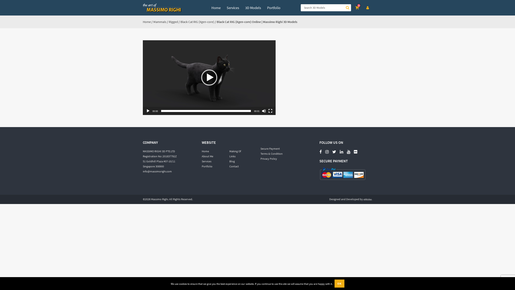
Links (232, 156)
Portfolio (207, 166)
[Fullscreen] (270, 111)
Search (347, 7)
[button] (209, 77)
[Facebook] (320, 151)
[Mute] (264, 111)
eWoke (368, 199)
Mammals (159, 22)
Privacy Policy (269, 159)
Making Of (235, 151)
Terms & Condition (272, 153)
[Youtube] (348, 150)
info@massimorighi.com (157, 171)
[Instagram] (327, 151)
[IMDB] (355, 151)
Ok (339, 283)
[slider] (206, 111)
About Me (207, 156)
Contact (234, 166)
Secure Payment (270, 148)
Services (206, 161)
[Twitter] (334, 151)
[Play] (148, 111)
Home (147, 22)
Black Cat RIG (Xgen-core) (197, 22)
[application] (209, 77)
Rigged (173, 22)
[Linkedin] (341, 151)
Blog (232, 161)
